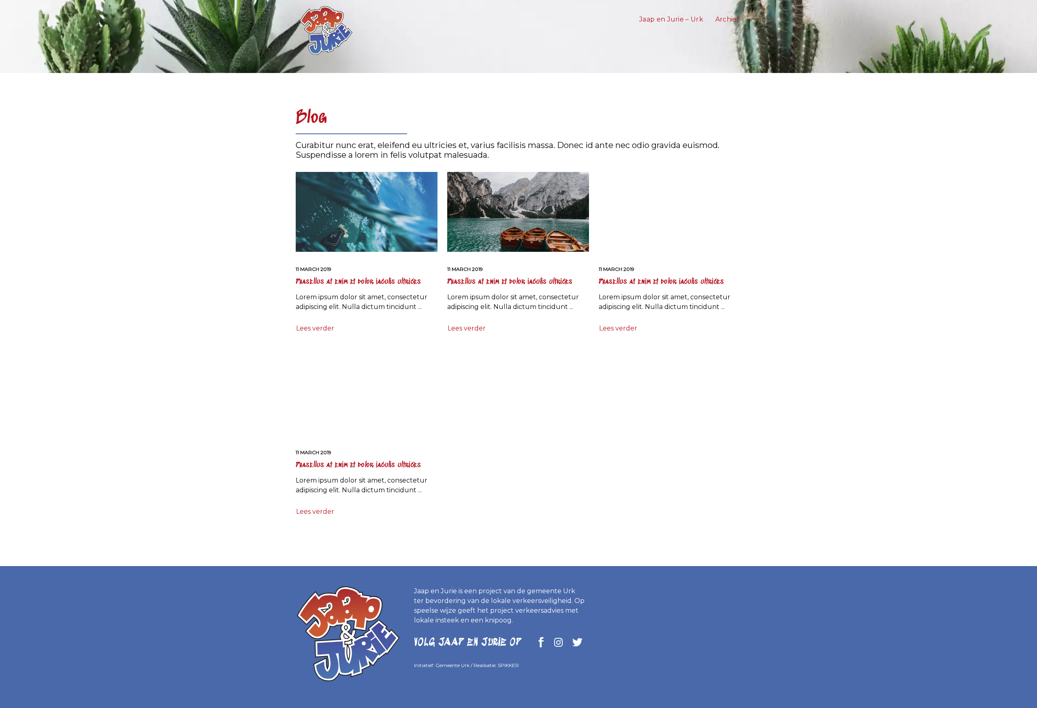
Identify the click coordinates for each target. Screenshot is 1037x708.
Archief (727, 19)
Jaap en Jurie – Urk (671, 19)
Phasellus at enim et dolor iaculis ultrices (358, 282)
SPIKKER (508, 665)
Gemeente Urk (452, 665)
